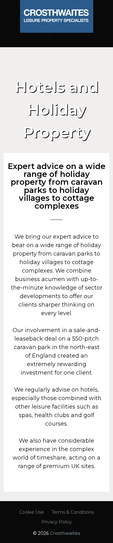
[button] (57, 38)
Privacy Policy (56, 522)
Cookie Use (31, 512)
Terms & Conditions (72, 512)
